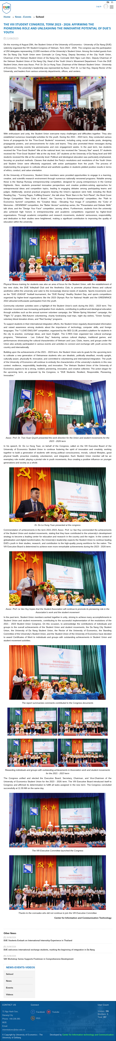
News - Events (23, 17)
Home (7, 17)
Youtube (55, 1012)
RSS (38, 1018)
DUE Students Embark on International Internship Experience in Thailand (38, 940)
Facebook (40, 1012)
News (9, 981)
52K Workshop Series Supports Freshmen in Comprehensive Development (38, 959)
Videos (9, 994)
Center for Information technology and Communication (88, 1035)
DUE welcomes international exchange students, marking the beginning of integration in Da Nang (49, 950)
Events (9, 987)
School (9, 974)
